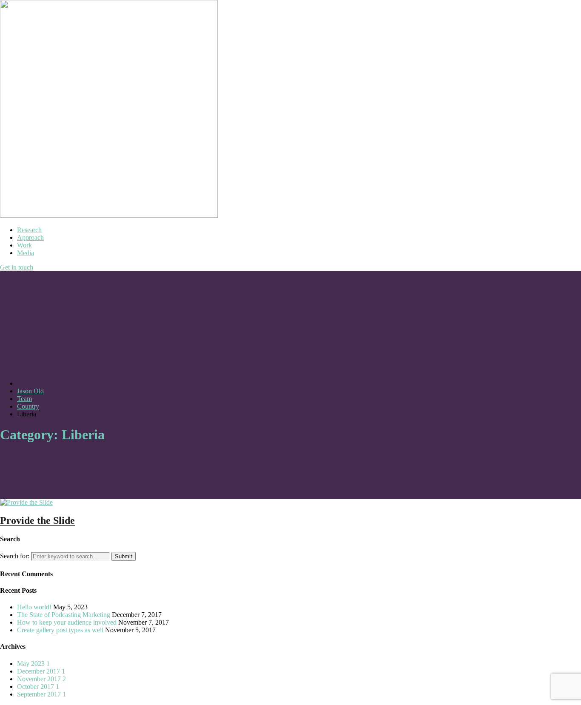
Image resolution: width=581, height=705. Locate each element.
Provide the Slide (37, 520)
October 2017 (38, 686)
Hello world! (34, 607)
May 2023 (33, 663)
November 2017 (41, 678)
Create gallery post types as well (60, 630)
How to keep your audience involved (67, 622)
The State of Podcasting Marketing (63, 614)
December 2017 (41, 671)
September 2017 (41, 694)
